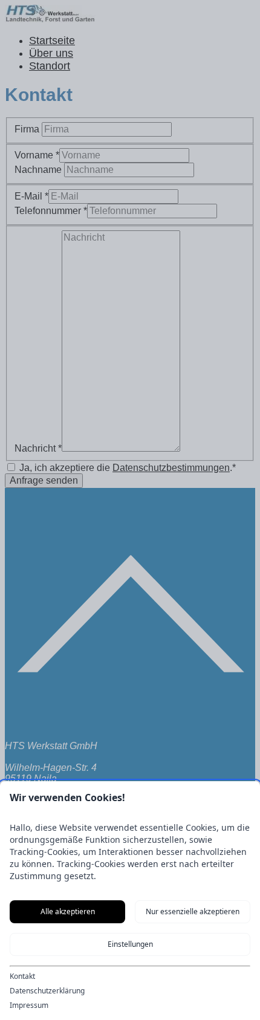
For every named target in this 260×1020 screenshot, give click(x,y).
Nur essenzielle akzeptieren (192, 911)
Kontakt (22, 976)
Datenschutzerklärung (47, 991)
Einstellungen (130, 944)
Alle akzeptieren (68, 911)
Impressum (29, 1005)
